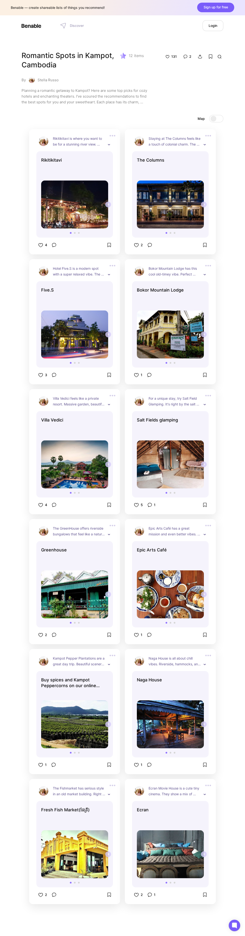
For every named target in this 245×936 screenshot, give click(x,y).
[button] (71, 233)
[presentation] (108, 204)
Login (213, 25)
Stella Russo (48, 80)
